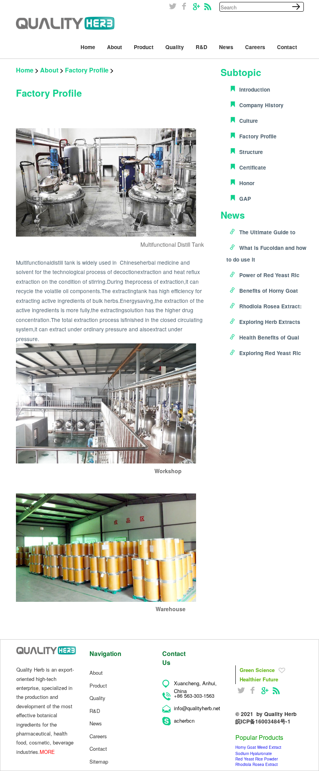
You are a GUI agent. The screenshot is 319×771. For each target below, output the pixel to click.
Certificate (252, 167)
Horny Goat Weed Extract (258, 747)
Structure (251, 152)
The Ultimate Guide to (267, 232)
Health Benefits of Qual (269, 337)
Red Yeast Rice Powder (256, 759)
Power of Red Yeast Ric (269, 275)
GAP (245, 198)
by (276, 714)
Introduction (254, 89)
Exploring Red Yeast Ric (270, 353)
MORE (47, 751)
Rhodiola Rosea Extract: (270, 306)
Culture (248, 120)
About (49, 69)
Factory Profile (87, 69)
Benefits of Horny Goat (268, 290)
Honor (246, 183)
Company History (261, 105)
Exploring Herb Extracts (269, 321)
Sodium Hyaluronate (253, 753)
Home (24, 69)
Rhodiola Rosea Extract (256, 764)
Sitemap (98, 761)
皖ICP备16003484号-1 (263, 721)
